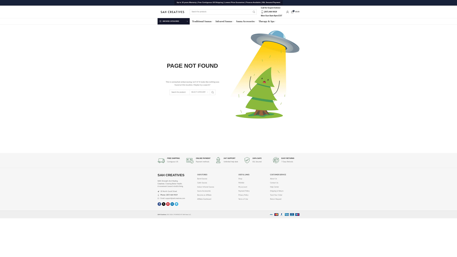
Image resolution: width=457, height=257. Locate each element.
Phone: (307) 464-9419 (169, 195)
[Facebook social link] (159, 204)
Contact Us (274, 183)
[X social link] (163, 204)
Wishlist (241, 183)
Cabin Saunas (202, 183)
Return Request (275, 199)
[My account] (287, 12)
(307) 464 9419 (270, 12)
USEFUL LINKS (243, 175)
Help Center (274, 187)
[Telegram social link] (176, 204)
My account (242, 187)
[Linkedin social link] (172, 204)
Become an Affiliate (204, 195)
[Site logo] (172, 12)
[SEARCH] (254, 12)
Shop (240, 179)
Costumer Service (278, 175)
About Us (273, 179)
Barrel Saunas (202, 179)
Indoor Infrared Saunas (205, 187)
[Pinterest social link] (168, 204)
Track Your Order (276, 195)
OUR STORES (202, 175)
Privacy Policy (243, 195)
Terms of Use (243, 199)
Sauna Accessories (204, 191)
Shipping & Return (276, 191)
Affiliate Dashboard (204, 199)
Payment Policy (244, 191)
